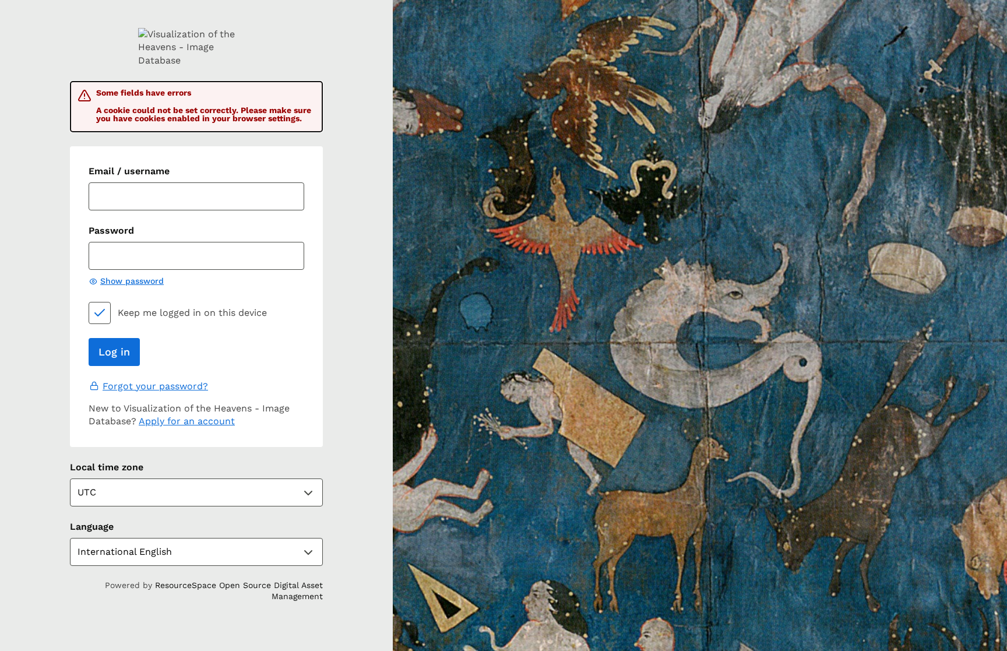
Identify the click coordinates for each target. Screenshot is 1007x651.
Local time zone (106, 467)
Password (111, 230)
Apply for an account (187, 421)
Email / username (129, 171)
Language (92, 526)
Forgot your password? (155, 386)
